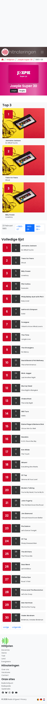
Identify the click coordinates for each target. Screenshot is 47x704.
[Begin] (2, 59)
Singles (22, 91)
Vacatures (5, 672)
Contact (5, 675)
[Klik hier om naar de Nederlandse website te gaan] (44, 700)
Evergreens (6, 661)
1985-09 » (38, 228)
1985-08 (29, 228)
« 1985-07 (20, 228)
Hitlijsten (10, 59)
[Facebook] (2, 692)
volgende (16, 627)
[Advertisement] (23, 23)
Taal (3, 656)
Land (3, 658)
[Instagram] (9, 692)
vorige (6, 627)
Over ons (5, 669)
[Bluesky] (6, 692)
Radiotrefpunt (7, 683)
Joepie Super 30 (25, 59)
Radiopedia (6, 686)
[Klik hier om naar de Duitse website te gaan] (41, 700)
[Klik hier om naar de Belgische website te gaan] (38, 700)
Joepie (14, 91)
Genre (4, 653)
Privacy (23, 699)
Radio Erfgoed (14, 699)
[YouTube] (16, 692)
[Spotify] (12, 692)
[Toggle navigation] (42, 52)
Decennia (5, 650)
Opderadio (5, 689)
